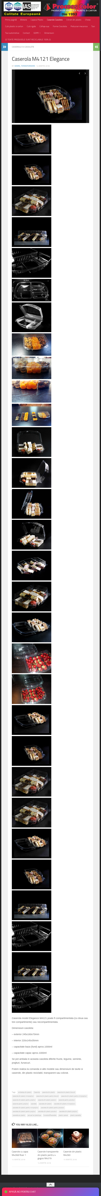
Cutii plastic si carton (14, 26)
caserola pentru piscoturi (67, 1100)
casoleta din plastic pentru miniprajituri (25, 1108)
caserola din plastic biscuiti (66, 1092)
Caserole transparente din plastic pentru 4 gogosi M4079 (48, 1155)
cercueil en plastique (34, 1115)
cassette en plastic (19, 1115)
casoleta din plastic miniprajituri (64, 1104)
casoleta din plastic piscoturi (47, 1111)
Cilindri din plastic (73, 19)
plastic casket (63, 1115)
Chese (87, 19)
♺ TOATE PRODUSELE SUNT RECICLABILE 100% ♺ (28, 39)
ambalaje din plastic (24, 1092)
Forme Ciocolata (60, 26)
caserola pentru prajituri (20, 1104)
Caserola (37, 1092)
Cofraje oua (44, 26)
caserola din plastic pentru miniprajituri (74, 1096)
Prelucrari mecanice (79, 26)
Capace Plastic (37, 19)
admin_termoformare (24, 66)
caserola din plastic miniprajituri (23, 1096)
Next (85, 73)
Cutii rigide (31, 26)
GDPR (36, 33)
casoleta (33, 1104)
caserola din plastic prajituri (47, 1100)
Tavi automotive (12, 33)
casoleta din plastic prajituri (68, 1111)
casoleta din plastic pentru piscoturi (52, 1108)
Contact (26, 33)
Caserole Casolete (55, 19)
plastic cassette (75, 1115)
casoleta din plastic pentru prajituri (24, 1111)
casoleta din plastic (45, 1104)
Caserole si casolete (23, 47)
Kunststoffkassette (50, 1115)
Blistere (23, 19)
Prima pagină (11, 19)
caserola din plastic (48, 1092)
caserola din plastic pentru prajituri (24, 1100)
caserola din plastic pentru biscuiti (47, 1096)
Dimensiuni (49, 33)
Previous (79, 73)
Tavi (93, 26)
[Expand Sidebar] (4, 47)
